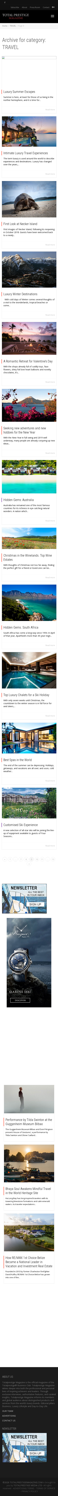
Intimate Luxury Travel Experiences (25, 153)
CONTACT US (8, 1420)
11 (42, 859)
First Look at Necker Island (20, 224)
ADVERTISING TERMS (23, 1488)
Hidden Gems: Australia (18, 500)
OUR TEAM (7, 1411)
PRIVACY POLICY (30, 1491)
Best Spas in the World (17, 760)
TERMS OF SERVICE (45, 1488)
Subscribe (15, 7)
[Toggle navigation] (52, 16)
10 (37, 859)
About (24, 7)
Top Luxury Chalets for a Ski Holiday (26, 695)
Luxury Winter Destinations (20, 294)
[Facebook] (4, 2)
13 (53, 859)
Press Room (35, 7)
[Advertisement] (29, 1047)
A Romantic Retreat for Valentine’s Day (27, 361)
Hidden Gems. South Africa (20, 627)
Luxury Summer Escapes (19, 92)
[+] (29, 70)
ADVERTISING (9, 1415)
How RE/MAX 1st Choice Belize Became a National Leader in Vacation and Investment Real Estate (29, 1262)
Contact (46, 7)
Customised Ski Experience (20, 825)
